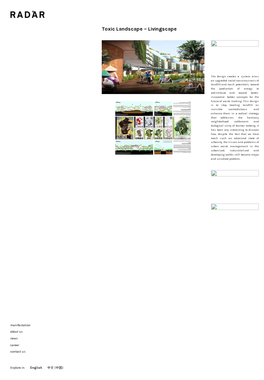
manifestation (20, 325)
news (14, 338)
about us (16, 331)
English (36, 367)
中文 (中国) (55, 367)
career (14, 345)
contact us (17, 351)
